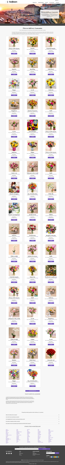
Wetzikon (7, 442)
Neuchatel (39, 436)
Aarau (7, 429)
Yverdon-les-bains (40, 442)
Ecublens (49, 432)
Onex (6, 437)
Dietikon (18, 432)
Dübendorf (28, 432)
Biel (38, 430)
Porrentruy (7, 438)
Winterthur (28, 442)
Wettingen (49, 441)
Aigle (17, 429)
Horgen (7, 434)
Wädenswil (39, 441)
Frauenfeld (18, 433)
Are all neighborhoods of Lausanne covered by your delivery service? (15, 419)
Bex (27, 430)
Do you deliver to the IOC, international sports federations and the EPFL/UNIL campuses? (18, 423)
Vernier (39, 440)
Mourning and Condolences (36, 454)
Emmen (7, 433)
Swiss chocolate (12, 462)
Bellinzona (7, 430)
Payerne (39, 437)
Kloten (17, 434)
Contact (57, 2)
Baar (38, 429)
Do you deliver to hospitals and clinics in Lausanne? (13, 421)
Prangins (18, 438)
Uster (28, 440)
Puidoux (39, 438)
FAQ (19, 454)
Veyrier (18, 441)
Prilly (28, 438)
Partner (34, 452)
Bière (49, 430)
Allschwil (28, 429)
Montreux (28, 436)
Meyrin (7, 436)
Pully (49, 438)
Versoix (49, 440)
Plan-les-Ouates (50, 437)
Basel (49, 429)
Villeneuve (28, 441)
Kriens (49, 434)
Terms (20, 452)
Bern (17, 430)
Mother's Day (34, 453)
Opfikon (18, 437)
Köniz (28, 434)
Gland (49, 433)
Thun (17, 440)
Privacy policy (21, 453)
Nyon (49, 436)
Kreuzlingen (39, 434)
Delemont (7, 432)
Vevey (7, 441)
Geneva (39, 433)
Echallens (39, 432)
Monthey (18, 436)
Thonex (7, 440)
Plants (46, 2)
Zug (49, 442)
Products (35, 2)
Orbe (28, 437)
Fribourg (28, 433)
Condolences (41, 2)
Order (14, 53)
